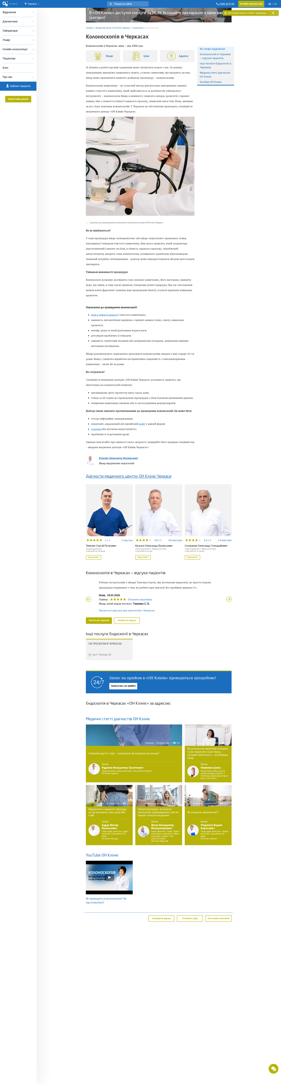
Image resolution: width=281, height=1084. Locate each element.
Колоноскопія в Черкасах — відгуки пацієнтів (215, 56)
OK (273, 13)
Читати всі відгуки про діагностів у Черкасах (127, 610)
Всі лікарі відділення (212, 48)
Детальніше (260, 13)
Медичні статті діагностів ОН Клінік (215, 74)
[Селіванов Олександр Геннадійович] (208, 522)
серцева (96, 429)
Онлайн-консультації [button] (251, 4)
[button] (128, 3)
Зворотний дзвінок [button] (18, 99)
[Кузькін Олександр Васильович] (158, 522)
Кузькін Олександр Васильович (118, 458)
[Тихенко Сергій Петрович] (109, 522)
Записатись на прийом (123, 686)
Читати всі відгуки (98, 620)
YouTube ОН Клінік (211, 82)
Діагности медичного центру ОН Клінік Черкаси (128, 476)
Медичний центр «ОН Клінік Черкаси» (113, 28)
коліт (142, 424)
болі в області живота (104, 315)
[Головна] (10, 3)
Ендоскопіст (93, 557)
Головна (90, 28)
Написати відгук (127, 620)
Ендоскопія (138, 28)
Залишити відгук (161, 918)
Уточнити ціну (190, 918)
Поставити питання (218, 918)
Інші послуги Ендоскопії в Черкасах (215, 65)
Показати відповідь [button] (140, 599)
